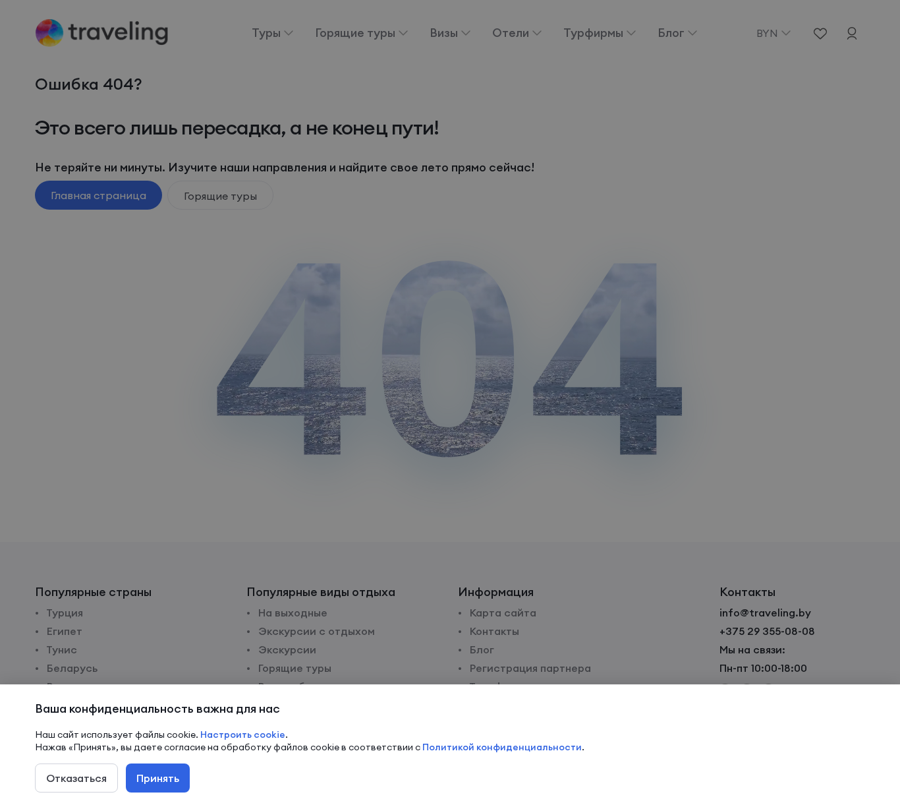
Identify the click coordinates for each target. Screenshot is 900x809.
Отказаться (76, 778)
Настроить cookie (242, 734)
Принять (157, 778)
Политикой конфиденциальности (502, 747)
